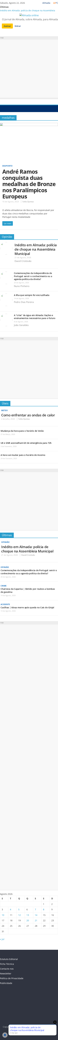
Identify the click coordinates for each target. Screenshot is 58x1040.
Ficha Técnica (7, 963)
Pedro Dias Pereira (24, 302)
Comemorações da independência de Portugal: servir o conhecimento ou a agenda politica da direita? (33, 276)
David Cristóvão (23, 261)
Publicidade (6, 983)
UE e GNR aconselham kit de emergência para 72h (26, 442)
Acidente (5, 604)
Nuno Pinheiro (21, 286)
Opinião (7, 237)
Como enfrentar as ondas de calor (28, 415)
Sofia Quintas (28, 201)
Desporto (7, 166)
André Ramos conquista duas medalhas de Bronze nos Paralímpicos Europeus (29, 184)
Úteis (5, 403)
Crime (3, 585)
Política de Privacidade (11, 978)
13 (27, 915)
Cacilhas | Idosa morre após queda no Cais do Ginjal (27, 607)
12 (19, 915)
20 (27, 920)
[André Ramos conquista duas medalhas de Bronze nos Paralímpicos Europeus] (29, 124)
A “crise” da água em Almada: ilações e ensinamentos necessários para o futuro (34, 317)
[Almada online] (3, 108)
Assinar (7, 26)
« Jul (2, 939)
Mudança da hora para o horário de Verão (22, 430)
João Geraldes (21, 325)
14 (36, 915)
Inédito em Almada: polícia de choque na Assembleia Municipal (36, 249)
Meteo (4, 410)
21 (36, 920)
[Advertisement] (29, 69)
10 (3, 915)
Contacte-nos (7, 968)
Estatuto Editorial (9, 959)
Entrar (18, 26)
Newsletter (5, 973)
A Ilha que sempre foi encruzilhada (31, 295)
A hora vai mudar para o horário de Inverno (23, 455)
